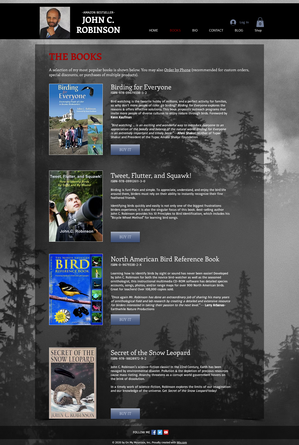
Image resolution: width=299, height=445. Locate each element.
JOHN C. (98, 19)
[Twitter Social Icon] (159, 432)
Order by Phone (177, 69)
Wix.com (182, 442)
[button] (260, 22)
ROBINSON (98, 29)
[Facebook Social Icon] (153, 432)
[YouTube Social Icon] (166, 432)
